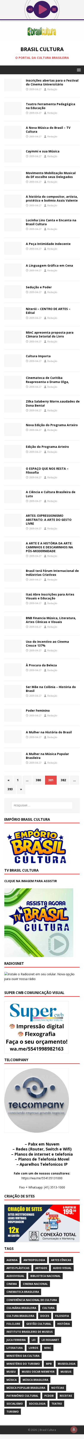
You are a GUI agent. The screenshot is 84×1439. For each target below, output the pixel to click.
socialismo (14, 1404)
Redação (52, 89)
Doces (44, 1316)
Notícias (57, 1388)
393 (10, 789)
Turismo (12, 1411)
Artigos (41, 1268)
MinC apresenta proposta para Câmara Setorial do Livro (49, 334)
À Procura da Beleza (41, 665)
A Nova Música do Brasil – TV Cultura (48, 130)
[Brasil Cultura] (42, 38)
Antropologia (34, 1260)
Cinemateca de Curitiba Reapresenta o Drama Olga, (47, 380)
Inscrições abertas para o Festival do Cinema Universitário (52, 82)
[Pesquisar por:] (42, 805)
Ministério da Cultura (22, 1356)
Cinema (11, 1284)
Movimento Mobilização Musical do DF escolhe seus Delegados (51, 175)
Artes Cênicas (61, 1260)
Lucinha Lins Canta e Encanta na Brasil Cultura (51, 222)
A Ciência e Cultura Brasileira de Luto (50, 494)
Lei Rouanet (50, 1340)
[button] (78, 70)
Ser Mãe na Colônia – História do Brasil (51, 689)
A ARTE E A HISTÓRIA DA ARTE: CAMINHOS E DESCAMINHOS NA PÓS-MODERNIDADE (49, 547)
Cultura (48, 1308)
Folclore (13, 1324)
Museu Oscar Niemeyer (38, 1372)
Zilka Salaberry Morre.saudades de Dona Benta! (53, 403)
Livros (33, 1348)
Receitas (66, 1396)
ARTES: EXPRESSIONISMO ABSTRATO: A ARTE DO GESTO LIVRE (49, 519)
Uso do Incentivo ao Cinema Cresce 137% (47, 643)
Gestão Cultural (38, 1324)
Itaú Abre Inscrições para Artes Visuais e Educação (50, 596)
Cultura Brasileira (20, 1316)
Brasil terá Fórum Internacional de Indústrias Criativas (52, 573)
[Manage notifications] (73, 1429)
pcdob (49, 1396)
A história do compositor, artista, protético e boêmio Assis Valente (52, 198)
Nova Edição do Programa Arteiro (52, 425)
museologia (66, 1364)
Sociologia (37, 1404)
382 (63, 780)
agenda (11, 1260)
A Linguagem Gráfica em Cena (49, 265)
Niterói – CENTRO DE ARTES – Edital (48, 311)
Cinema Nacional (35, 1284)
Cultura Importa (38, 356)
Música (11, 1380)
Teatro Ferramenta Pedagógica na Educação (50, 106)
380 (38, 780)
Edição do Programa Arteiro (47, 447)
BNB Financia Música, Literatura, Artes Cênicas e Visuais (51, 620)
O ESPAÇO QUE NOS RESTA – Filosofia (47, 470)
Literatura (14, 1348)
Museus (66, 1372)
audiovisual (15, 1276)
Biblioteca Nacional (45, 1276)
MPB (49, 1364)
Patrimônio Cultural (22, 1396)
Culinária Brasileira (21, 1308)
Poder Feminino (38, 710)
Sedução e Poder (39, 287)
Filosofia (62, 1316)
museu (11, 1372)
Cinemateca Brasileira (22, 1292)
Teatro (56, 1404)
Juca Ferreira (16, 1340)
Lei (34, 1340)
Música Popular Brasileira (25, 1388)
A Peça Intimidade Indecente (48, 244)
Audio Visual (62, 1268)
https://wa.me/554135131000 (42, 1178)
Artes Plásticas (17, 1268)
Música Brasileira (35, 1380)
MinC (47, 1348)
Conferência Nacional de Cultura (31, 1300)
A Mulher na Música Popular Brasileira (47, 756)
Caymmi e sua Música (42, 151)
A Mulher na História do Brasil (49, 732)
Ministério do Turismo (23, 1364)
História (63, 1324)
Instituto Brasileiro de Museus (29, 1332)
